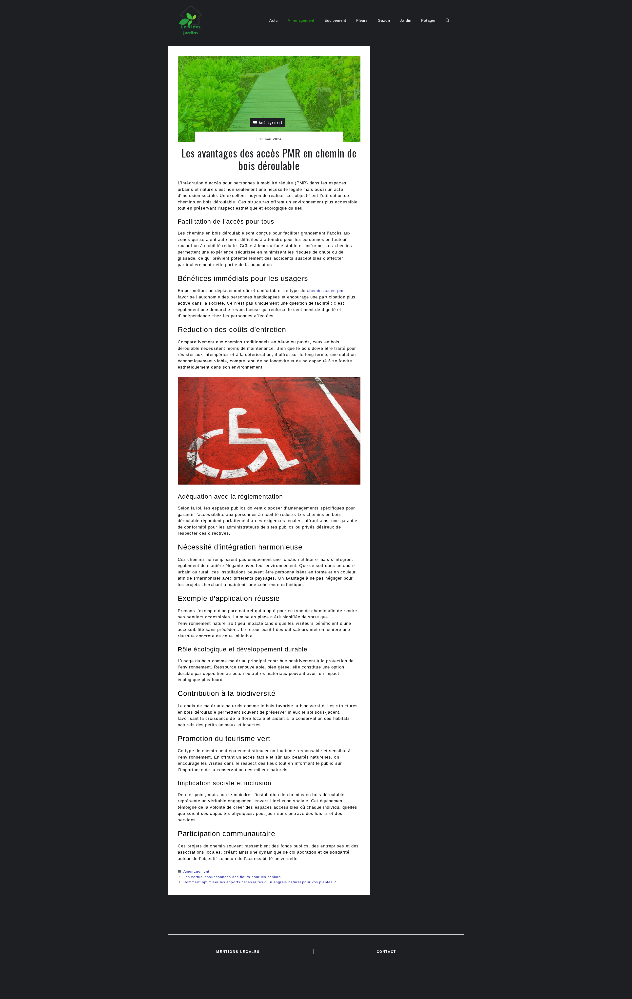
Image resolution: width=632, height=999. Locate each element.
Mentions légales (238, 952)
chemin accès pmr (326, 290)
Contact (386, 952)
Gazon (384, 20)
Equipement (335, 20)
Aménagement (301, 20)
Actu (273, 20)
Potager (428, 20)
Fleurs (362, 20)
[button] (447, 20)
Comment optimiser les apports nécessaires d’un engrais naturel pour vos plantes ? (259, 882)
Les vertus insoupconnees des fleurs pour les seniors (232, 877)
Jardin (406, 20)
